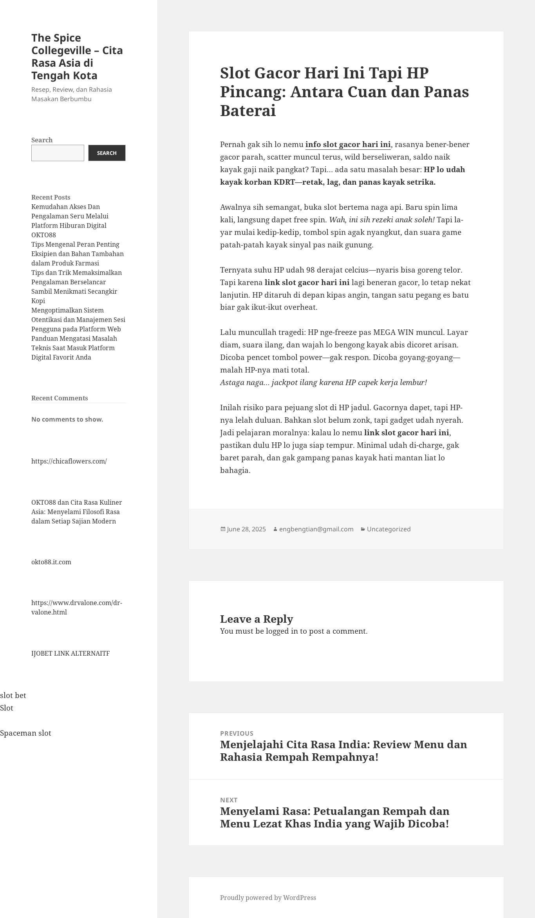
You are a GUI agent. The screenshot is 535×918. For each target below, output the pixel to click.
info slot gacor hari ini (348, 144)
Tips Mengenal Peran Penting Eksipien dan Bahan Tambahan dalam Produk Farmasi (77, 253)
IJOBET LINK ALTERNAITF (70, 653)
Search (42, 140)
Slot (6, 708)
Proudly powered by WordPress (268, 897)
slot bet (13, 695)
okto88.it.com (51, 562)
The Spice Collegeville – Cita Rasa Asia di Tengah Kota (77, 56)
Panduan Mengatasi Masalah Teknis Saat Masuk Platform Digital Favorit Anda (74, 348)
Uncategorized (389, 529)
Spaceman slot (25, 733)
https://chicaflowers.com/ (69, 461)
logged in (282, 631)
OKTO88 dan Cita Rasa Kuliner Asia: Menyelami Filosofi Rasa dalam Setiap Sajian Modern (76, 511)
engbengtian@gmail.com (316, 529)
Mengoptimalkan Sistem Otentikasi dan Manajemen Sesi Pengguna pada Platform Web (78, 319)
